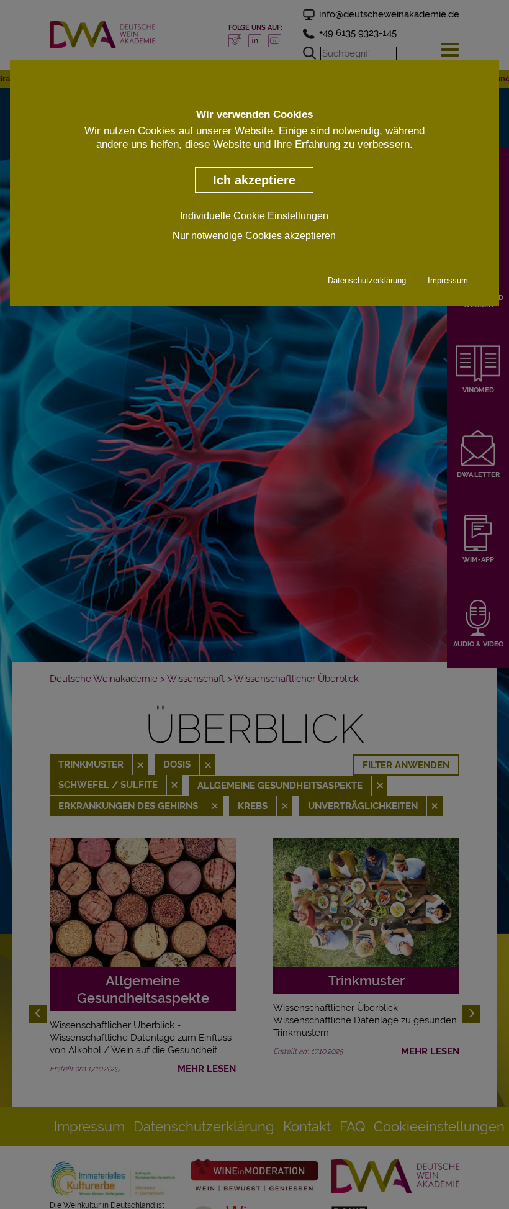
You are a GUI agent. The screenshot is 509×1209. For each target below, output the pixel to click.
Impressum (448, 280)
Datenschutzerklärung (367, 280)
